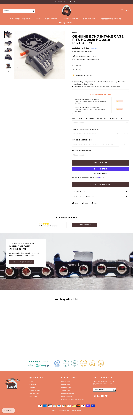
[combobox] (19, 11)
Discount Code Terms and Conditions (72, 399)
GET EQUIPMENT (65, 23)
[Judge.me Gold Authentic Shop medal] (83, 363)
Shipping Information (67, 393)
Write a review (85, 225)
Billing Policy (33, 396)
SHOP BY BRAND (51, 19)
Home (74, 32)
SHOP (38, 19)
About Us (32, 387)
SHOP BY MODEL (89, 19)
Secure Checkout (66, 396)
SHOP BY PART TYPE (70, 19)
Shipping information (84, 196)
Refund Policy (65, 384)
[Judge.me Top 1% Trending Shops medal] (101, 363)
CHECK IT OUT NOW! (22, 262)
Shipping (75, 51)
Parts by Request (35, 390)
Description (80, 191)
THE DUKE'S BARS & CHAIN (20, 19)
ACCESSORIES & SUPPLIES (111, 19)
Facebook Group (34, 393)
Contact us (33, 384)
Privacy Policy (65, 381)
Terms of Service (66, 390)
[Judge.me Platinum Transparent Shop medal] (66, 363)
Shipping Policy (66, 387)
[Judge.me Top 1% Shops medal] (92, 363)
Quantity (76, 65)
